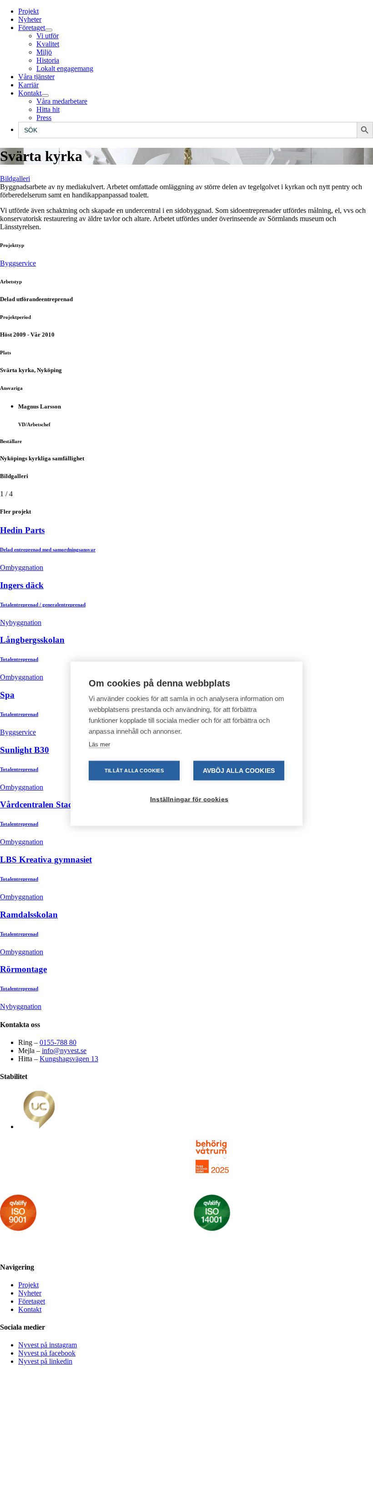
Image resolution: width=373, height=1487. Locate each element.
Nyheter (29, 19)
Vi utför (47, 36)
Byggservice (18, 263)
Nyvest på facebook (47, 1353)
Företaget (31, 27)
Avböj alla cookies (239, 770)
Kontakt (29, 93)
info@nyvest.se (64, 1050)
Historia (47, 60)
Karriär (28, 85)
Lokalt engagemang (64, 68)
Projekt (28, 11)
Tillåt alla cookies (134, 770)
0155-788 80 (58, 1042)
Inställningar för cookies (189, 799)
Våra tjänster (36, 77)
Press (43, 117)
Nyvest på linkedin (45, 1361)
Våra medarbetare (61, 101)
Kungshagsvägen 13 (69, 1059)
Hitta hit (48, 109)
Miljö (44, 52)
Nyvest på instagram (47, 1345)
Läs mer (99, 744)
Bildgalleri (15, 178)
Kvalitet (47, 44)
